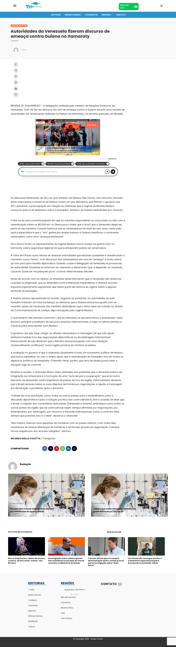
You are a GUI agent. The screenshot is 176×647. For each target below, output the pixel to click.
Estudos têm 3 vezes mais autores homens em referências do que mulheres (32, 510)
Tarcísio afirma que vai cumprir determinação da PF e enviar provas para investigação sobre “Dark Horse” (106, 562)
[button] (162, 6)
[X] (15, 70)
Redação (24, 50)
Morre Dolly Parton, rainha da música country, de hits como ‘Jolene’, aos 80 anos (26, 560)
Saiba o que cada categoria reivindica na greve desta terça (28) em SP (114, 510)
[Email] (15, 94)
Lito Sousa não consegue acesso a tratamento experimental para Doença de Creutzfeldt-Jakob (145, 560)
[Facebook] (15, 64)
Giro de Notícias (19, 25)
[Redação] (16, 50)
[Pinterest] (15, 76)
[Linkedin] (15, 88)
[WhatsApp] (15, 82)
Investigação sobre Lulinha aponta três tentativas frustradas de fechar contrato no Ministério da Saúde (66, 560)
